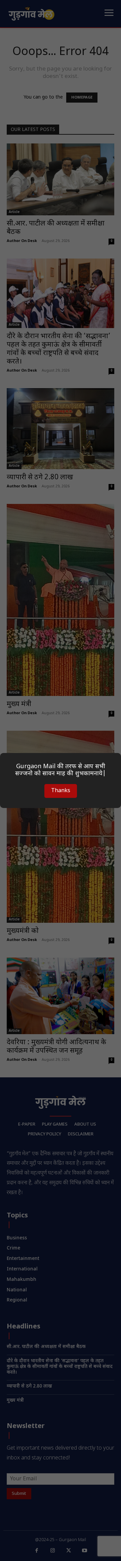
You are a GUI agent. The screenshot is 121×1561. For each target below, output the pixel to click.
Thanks (60, 791)
